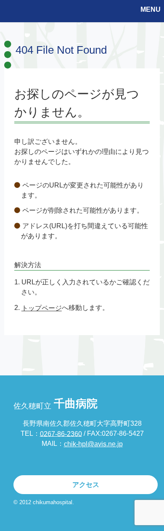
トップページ (41, 308)
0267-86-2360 (61, 433)
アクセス (85, 484)
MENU (150, 9)
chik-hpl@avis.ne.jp (93, 444)
